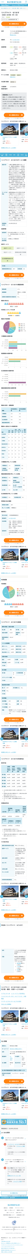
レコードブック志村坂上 (18, 993)
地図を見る (13, 35)
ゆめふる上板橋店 (6, 1004)
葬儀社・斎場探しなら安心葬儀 (6, 1251)
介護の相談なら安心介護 (5, 1241)
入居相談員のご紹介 (20, 1215)
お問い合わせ (18, 1212)
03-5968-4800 (15, 39)
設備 (14, 154)
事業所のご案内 (20, 1210)
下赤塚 (18, 966)
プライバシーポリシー (19, 1207)
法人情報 (26, 155)
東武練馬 (19, 963)
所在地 (22, 154)
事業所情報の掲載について (8, 1215)
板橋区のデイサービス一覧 (14, 1175)
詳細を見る (12, 77)
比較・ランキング (10, 1212)
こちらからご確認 (20, 1146)
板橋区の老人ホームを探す (8, 148)
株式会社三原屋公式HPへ (16, 1049)
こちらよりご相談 (17, 1181)
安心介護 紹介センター (6, 8)
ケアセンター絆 (5, 993)
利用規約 (11, 1207)
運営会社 (5, 1207)
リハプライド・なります (13, 1144)
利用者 (10, 154)
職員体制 (6, 155)
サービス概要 (2, 155)
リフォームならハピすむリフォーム (7, 1246)
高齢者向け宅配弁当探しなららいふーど (8, 1250)
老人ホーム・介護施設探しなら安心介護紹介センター (10, 1243)
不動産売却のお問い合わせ (14, 1217)
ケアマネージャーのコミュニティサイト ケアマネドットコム (11, 1244)
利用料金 (18, 155)
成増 (18, 970)
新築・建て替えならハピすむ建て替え (7, 1248)
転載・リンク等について (10, 1210)
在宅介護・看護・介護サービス (18, 8)
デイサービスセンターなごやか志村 (11, 1001)
